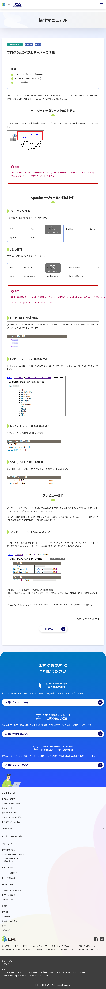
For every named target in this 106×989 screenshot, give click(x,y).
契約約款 (38, 949)
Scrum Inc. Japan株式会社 (15, 975)
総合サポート (7, 884)
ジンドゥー (8, 964)
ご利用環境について (66, 949)
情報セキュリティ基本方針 (61, 946)
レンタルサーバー (9, 793)
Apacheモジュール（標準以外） (28, 78)
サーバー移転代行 (10, 873)
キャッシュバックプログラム (13, 854)
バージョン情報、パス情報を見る (29, 74)
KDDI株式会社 (10, 972)
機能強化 (7, 930)
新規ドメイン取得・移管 (12, 817)
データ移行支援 (9, 878)
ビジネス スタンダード (11, 803)
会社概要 (5, 946)
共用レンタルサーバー (11, 799)
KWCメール (7, 808)
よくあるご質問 (9, 895)
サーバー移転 (8, 867)
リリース (6, 926)
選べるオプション (10, 813)
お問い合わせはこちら (16, 702)
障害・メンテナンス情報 (12, 890)
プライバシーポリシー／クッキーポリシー (28, 946)
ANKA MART (8, 828)
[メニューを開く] (101, 4)
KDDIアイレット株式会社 (28, 972)
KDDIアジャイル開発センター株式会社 (71, 972)
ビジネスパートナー (10, 844)
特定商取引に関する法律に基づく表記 (16, 949)
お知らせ (6, 906)
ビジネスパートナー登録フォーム (10, 859)
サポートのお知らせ (10, 921)
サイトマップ (50, 949)
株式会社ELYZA (47, 972)
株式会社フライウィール (39, 975)
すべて (5, 912)
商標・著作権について (87, 946)
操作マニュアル (9, 899)
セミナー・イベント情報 (12, 836)
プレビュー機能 (21, 82)
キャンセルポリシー (85, 949)
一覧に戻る (47, 628)
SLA (98, 949)
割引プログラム (9, 850)
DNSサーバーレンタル (11, 822)
